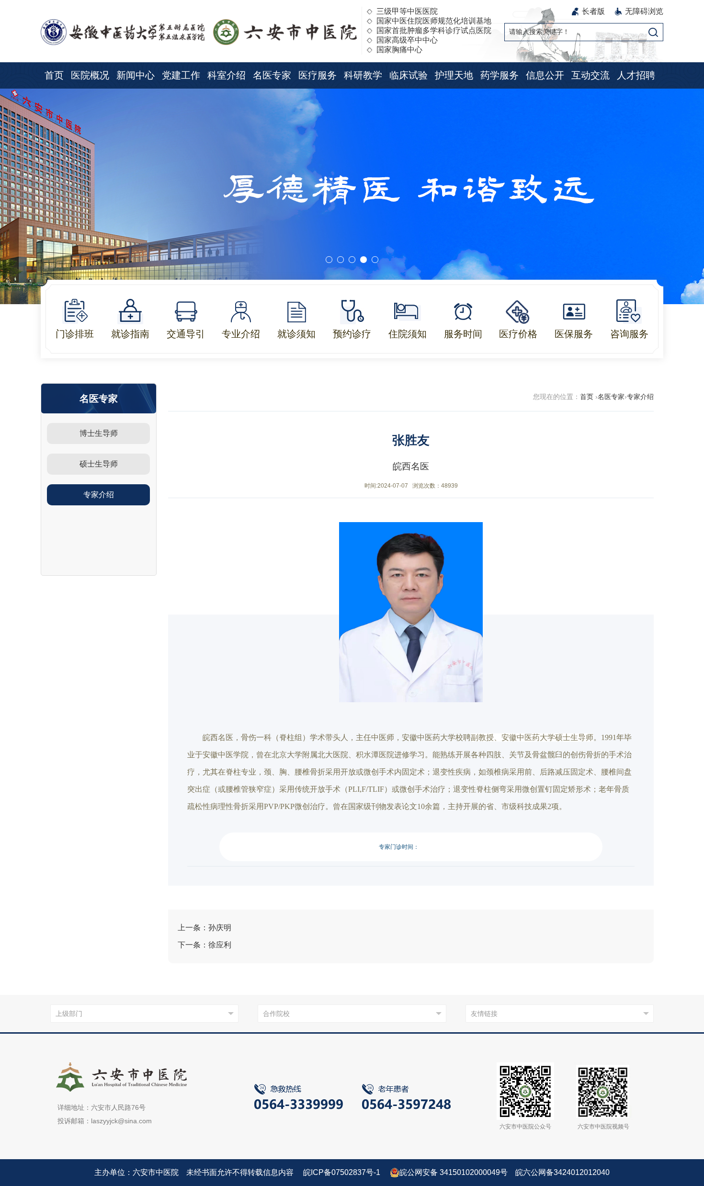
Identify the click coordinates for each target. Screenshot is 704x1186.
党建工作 (181, 75)
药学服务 (499, 75)
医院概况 (90, 75)
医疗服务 (317, 75)
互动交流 (590, 75)
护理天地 (454, 75)
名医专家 (272, 75)
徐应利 (219, 945)
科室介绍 (226, 75)
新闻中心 (135, 75)
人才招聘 (636, 75)
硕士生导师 (98, 464)
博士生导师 (98, 433)
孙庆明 (219, 928)
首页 (54, 75)
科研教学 (363, 75)
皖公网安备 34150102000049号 (453, 1172)
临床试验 (408, 75)
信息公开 (545, 75)
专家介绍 (98, 494)
